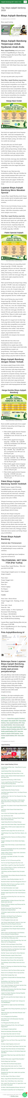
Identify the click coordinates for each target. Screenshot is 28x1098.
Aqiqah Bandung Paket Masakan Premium (10, 790)
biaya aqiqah (4, 720)
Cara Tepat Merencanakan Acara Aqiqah (9, 888)
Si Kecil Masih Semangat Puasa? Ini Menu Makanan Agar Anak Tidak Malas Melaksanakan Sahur (13, 937)
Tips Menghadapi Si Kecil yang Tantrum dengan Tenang (13, 890)
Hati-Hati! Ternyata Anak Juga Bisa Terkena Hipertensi (13, 953)
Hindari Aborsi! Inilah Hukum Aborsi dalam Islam (12, 1081)
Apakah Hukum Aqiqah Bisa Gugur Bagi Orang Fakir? (12, 865)
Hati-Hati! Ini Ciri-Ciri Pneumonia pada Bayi (11, 860)
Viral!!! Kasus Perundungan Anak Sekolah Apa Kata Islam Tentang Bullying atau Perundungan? (13, 985)
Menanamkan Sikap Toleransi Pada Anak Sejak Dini (12, 960)
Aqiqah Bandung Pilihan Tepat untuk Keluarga (11, 771)
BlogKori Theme (14, 1096)
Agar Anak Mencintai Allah (7, 815)
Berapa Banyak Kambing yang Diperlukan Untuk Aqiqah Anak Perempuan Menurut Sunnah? (13, 949)
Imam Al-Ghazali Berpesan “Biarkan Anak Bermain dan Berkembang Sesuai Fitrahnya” (13, 868)
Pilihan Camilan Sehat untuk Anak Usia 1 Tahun (11, 1066)
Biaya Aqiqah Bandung (13, 15)
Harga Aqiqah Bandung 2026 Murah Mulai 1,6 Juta (12, 773)
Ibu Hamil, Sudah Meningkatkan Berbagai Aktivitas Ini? (13, 1087)
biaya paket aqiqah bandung (14, 727)
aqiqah (3, 697)
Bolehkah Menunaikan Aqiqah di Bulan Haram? (11, 955)
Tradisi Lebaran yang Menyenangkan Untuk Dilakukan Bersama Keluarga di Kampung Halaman (12, 933)
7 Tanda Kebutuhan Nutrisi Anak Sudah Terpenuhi (12, 926)
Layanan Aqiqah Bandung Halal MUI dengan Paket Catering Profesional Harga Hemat (12, 782)
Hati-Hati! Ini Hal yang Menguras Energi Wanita (11, 944)
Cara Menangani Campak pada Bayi (9, 1029)
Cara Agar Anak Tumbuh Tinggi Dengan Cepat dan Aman (13, 1046)
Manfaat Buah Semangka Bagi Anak (9, 975)
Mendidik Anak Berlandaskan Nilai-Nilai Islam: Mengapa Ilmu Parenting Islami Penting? (13, 989)
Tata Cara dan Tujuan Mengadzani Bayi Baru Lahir (12, 862)
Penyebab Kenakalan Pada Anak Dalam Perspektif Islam (13, 946)
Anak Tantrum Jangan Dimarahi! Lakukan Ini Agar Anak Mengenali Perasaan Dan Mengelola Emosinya (13, 923)
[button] (24, 1095)
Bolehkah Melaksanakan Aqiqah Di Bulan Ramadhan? (12, 1059)
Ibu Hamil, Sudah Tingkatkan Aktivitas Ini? (10, 1044)
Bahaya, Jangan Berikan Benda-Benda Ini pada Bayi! (12, 1078)
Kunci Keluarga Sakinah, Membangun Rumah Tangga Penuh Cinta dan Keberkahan (12, 818)
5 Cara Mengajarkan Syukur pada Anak (9, 920)
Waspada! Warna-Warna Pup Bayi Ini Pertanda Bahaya (13, 1048)
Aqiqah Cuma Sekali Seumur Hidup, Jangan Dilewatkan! (13, 824)
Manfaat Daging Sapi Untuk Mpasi (8, 1061)
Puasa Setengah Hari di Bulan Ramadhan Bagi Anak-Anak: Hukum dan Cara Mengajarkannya (13, 941)
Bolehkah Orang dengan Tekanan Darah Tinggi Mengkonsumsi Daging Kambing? (11, 909)
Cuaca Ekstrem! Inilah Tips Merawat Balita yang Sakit (13, 970)
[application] (14, 754)
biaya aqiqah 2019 (13, 720)
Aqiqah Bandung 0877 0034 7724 (11, 2)
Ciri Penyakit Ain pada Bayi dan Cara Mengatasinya (12, 1089)
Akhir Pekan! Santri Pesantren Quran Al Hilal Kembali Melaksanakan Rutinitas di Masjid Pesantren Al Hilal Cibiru (13, 801)
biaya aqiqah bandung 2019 (13, 722)
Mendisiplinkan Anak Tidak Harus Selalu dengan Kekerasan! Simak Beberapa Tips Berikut (11, 982)
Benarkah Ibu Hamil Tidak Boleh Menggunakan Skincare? (13, 881)
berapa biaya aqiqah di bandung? (16, 718)
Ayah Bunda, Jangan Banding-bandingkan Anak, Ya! (12, 879)
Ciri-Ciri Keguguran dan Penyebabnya (9, 1016)
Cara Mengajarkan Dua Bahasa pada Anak (10, 1022)
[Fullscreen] (25, 759)
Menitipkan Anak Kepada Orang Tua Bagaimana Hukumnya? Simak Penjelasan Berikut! (11, 916)
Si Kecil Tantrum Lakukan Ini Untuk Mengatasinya (12, 957)
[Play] (3, 759)
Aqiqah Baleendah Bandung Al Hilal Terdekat (11, 779)
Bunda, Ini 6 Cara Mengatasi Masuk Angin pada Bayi (12, 972)
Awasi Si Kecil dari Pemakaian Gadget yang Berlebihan (13, 813)
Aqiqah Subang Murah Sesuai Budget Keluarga (11, 822)
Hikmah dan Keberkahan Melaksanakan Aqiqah (11, 1031)
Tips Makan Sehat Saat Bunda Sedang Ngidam (11, 1063)
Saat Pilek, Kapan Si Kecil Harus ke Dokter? (10, 1076)
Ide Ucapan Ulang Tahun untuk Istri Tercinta (10, 1033)
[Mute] (22, 759)
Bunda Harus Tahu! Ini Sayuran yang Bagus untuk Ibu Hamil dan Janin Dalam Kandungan (12, 884)
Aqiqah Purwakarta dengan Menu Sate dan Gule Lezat (12, 830)
